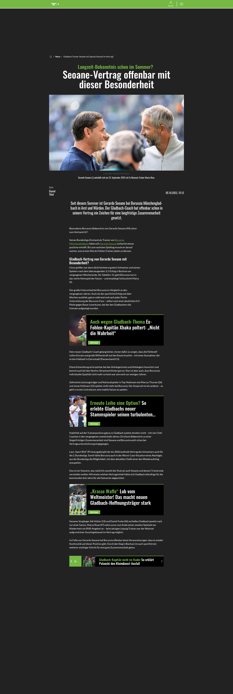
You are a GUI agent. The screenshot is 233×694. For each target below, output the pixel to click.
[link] (55, 4)
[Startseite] (50, 56)
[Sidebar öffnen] (181, 4)
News (57, 56)
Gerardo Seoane (108, 243)
